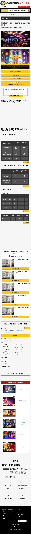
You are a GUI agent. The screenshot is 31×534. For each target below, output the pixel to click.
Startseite (3, 14)
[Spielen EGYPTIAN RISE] (9, 435)
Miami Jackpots (22, 389)
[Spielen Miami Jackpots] (9, 389)
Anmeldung (8, 6)
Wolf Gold (22, 412)
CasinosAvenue (17, 529)
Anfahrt (15, 335)
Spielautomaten (8, 498)
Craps (8, 488)
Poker (8, 495)
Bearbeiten (27, 162)
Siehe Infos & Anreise (16, 78)
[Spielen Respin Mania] (9, 401)
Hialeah (18, 330)
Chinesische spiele (22, 485)
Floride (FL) (23, 330)
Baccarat (22, 482)
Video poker (22, 498)
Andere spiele (8, 482)
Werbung (20, 514)
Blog (19, 516)
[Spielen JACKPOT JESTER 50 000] (9, 447)
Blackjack (8, 485)
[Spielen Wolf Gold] (9, 413)
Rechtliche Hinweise (8, 515)
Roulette (22, 495)
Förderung (22, 488)
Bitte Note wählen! (14, 95)
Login (2, 6)
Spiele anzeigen (15, 75)
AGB (4, 518)
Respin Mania (22, 401)
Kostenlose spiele (23, 6)
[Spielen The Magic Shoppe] (9, 423)
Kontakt (20, 512)
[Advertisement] (15, 116)
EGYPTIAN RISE (22, 434)
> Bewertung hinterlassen (19, 84)
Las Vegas (8, 492)
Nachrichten (22, 492)
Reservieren (15, 268)
